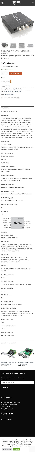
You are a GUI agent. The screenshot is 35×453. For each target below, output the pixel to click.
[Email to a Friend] (12, 98)
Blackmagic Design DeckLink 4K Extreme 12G (25, 363)
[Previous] (4, 25)
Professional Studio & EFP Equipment (15, 51)
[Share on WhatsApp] (2, 98)
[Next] (30, 25)
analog (5, 91)
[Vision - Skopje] (17, 3)
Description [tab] (5, 108)
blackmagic (10, 91)
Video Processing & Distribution (14, 89)
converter (16, 91)
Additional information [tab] (9, 111)
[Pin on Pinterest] (15, 98)
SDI (20, 91)
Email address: (5, 380)
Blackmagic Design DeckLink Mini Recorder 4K (8, 363)
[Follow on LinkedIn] (12, 413)
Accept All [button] (16, 449)
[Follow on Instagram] (6, 413)
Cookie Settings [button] (7, 449)
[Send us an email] (9, 413)
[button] (2, 3)
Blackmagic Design (9, 94)
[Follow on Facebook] (2, 413)
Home (3, 50)
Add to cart (15, 73)
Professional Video (13, 50)
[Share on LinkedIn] (18, 98)
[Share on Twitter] (9, 98)
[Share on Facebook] (6, 98)
